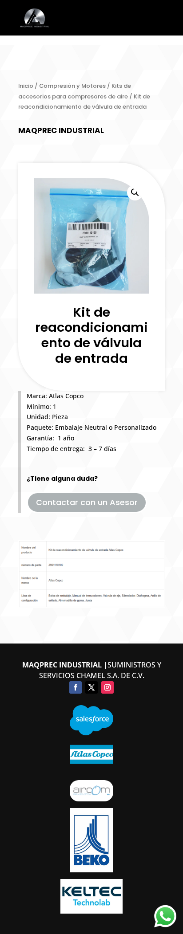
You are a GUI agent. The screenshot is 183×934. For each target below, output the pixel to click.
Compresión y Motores (72, 86)
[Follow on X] (91, 687)
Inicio (25, 86)
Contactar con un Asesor (87, 502)
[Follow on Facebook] (75, 687)
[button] (135, 192)
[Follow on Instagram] (107, 687)
